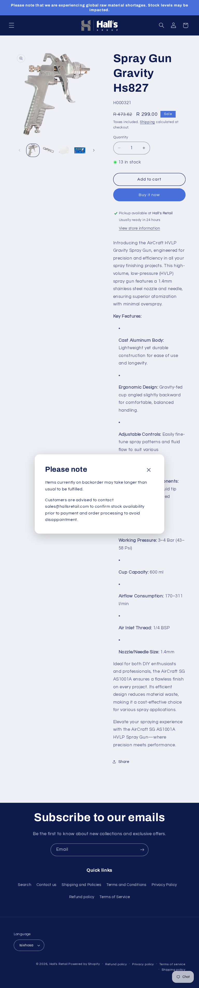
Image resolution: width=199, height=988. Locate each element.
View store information (139, 228)
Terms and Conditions (126, 885)
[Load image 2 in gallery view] (48, 150)
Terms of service (172, 964)
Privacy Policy (164, 885)
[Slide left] (19, 150)
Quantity (120, 137)
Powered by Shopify (84, 964)
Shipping (147, 122)
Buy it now (149, 195)
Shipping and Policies (81, 885)
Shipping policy (173, 969)
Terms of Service (115, 897)
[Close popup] (149, 470)
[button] (11, 25)
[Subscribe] (142, 849)
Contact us (46, 885)
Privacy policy (143, 964)
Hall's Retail (58, 964)
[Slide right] (94, 150)
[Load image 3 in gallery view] (64, 150)
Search (24, 885)
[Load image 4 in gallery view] (79, 150)
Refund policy (81, 897)
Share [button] (123, 762)
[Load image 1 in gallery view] (32, 150)
